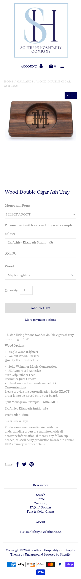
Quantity (11, 290)
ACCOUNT (29, 66)
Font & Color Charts (40, 511)
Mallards (25, 81)
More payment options (40, 319)
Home (9, 81)
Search (40, 495)
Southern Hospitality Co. (47, 550)
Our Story (40, 503)
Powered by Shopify (57, 554)
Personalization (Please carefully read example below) (39, 229)
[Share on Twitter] (24, 465)
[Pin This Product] (31, 465)
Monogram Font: (17, 205)
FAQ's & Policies (40, 507)
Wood (9, 266)
